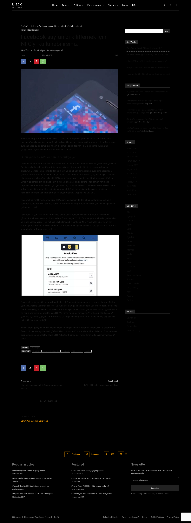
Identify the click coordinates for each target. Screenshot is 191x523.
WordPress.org (133, 330)
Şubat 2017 (132, 181)
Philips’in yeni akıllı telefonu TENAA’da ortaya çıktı (148, 67)
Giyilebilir (130, 237)
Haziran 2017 (132, 165)
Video (129, 291)
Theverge (35, 348)
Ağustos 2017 (133, 156)
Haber (33, 26)
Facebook (65, 351)
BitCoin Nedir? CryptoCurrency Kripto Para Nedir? (148, 55)
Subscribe (155, 488)
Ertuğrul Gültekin (33, 55)
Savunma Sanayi (134, 275)
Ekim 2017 (131, 152)
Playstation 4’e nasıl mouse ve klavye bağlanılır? (147, 91)
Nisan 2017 (132, 173)
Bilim (129, 212)
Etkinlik (130, 233)
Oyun (129, 270)
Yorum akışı (132, 326)
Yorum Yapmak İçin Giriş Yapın (34, 421)
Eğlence (130, 228)
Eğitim (129, 224)
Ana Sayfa (25, 26)
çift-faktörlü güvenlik (51, 351)
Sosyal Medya (133, 287)
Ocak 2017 (131, 186)
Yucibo (87, 351)
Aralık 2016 (131, 190)
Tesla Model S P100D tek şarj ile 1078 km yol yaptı (148, 74)
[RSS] (106, 454)
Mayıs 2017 (132, 169)
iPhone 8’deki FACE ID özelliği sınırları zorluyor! (147, 61)
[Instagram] (170, 5)
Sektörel (130, 279)
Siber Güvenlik (33, 30)
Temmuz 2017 (133, 160)
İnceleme (131, 245)
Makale (130, 258)
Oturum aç (131, 317)
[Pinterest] (36, 61)
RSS (112, 454)
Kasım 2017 (132, 148)
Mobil (129, 262)
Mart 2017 (131, 177)
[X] (176, 5)
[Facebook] (164, 5)
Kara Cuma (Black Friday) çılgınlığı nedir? (144, 48)
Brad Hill (36, 351)
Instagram (95, 454)
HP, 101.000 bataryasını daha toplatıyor (100, 385)
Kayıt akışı (131, 322)
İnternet (130, 249)
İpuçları (130, 254)
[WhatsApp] (43, 61)
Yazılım (130, 300)
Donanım (131, 220)
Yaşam (130, 296)
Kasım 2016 (132, 194)
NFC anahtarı (77, 351)
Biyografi (131, 216)
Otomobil (131, 266)
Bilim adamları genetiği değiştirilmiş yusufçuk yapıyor (41, 386)
